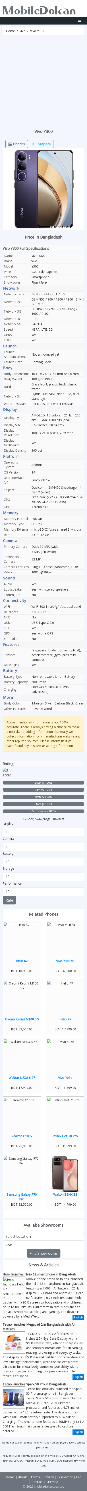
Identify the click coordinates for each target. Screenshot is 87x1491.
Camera (8, 838)
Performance (12, 883)
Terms (35, 1477)
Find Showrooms (44, 1253)
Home (10, 31)
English (78, 1317)
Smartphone (40, 277)
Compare (43, 144)
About (22, 1477)
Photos (18, 144)
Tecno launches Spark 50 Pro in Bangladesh (34, 1384)
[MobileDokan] (39, 9)
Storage (8, 868)
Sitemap (52, 1482)
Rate (9, 900)
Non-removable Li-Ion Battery (53, 676)
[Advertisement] (43, 80)
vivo (22, 31)
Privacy (49, 1477)
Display (8, 824)
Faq (78, 1477)
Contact (37, 1482)
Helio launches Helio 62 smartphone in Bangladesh (39, 1274)
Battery (8, 853)
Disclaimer (43, 1447)
